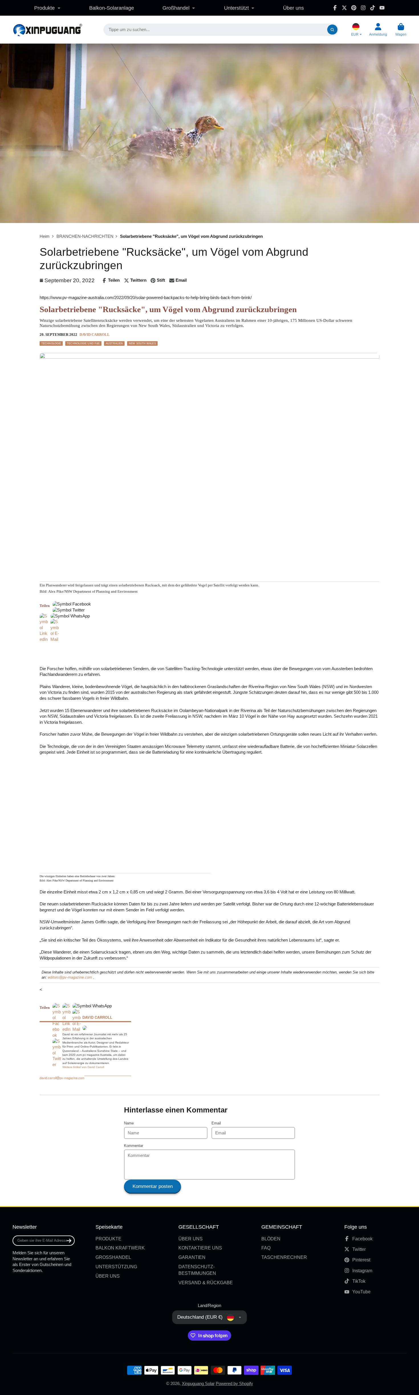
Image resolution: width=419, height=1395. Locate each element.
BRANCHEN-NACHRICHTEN (84, 236)
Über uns (293, 8)
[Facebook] (334, 7)
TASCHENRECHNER (284, 1257)
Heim (45, 236)
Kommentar (133, 1146)
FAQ (265, 1247)
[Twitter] (344, 7)
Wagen (400, 29)
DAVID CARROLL (95, 335)
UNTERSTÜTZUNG (116, 1266)
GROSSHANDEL (113, 1257)
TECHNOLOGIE (51, 343)
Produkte (44, 8)
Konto (378, 29)
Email (216, 1123)
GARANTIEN (192, 1257)
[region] (106, 650)
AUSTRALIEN (114, 343)
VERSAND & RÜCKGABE (205, 1282)
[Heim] (47, 30)
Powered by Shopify (234, 1383)
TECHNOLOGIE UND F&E (83, 343)
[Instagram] (363, 7)
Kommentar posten (153, 1186)
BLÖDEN (270, 1238)
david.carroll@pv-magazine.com (62, 1078)
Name (129, 1123)
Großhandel (176, 8)
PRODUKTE (108, 1238)
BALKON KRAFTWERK (120, 1247)
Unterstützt (236, 8)
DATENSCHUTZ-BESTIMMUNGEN (197, 1270)
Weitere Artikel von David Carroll (83, 1067)
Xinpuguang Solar (198, 1383)
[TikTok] (372, 7)
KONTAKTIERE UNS (200, 1247)
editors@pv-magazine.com (70, 977)
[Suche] (332, 30)
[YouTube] (382, 7)
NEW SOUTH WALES (142, 343)
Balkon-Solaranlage (111, 8)
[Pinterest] (353, 7)
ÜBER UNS (107, 1276)
